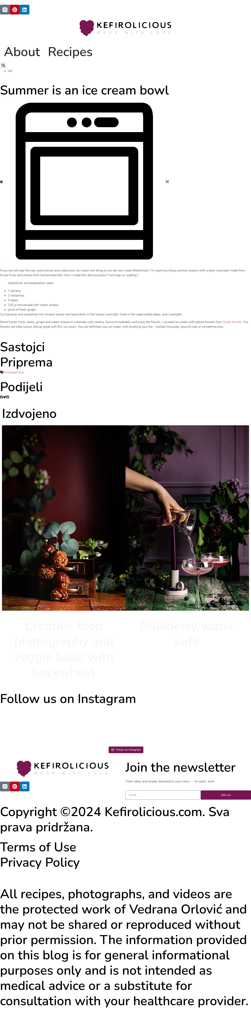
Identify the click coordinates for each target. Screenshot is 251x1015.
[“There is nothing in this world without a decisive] (30, 726)
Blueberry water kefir (187, 633)
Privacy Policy (40, 862)
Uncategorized (14, 372)
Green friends (232, 322)
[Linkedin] (24, 10)
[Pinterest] (15, 10)
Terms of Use (38, 847)
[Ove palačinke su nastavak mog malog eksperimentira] (94, 726)
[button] (3, 65)
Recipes (70, 52)
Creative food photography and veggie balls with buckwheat (64, 649)
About (22, 52)
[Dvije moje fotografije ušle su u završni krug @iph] (157, 726)
